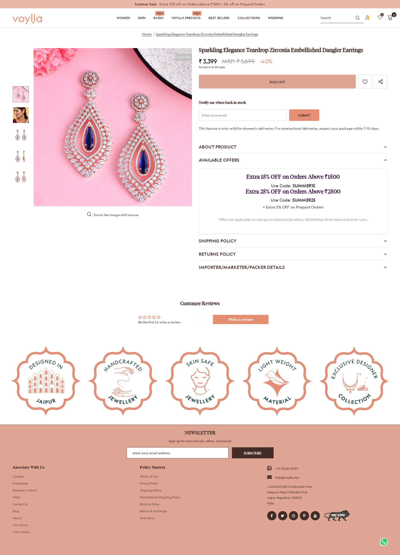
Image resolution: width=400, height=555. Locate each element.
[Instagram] (293, 515)
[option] (200, 4)
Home (147, 34)
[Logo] (28, 19)
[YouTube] (315, 515)
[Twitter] (282, 515)
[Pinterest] (304, 515)
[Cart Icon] (390, 17)
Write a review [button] (240, 319)
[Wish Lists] (365, 82)
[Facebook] (271, 515)
